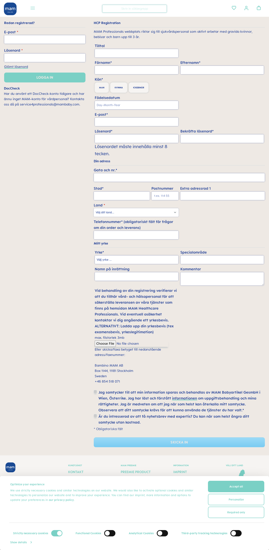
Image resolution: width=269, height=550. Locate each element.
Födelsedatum (107, 97)
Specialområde (193, 252)
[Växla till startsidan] (10, 9)
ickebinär (138, 87)
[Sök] (162, 8)
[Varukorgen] (259, 8)
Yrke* (99, 252)
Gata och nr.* (105, 170)
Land (99, 205)
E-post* (101, 114)
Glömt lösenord (16, 67)
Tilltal (100, 46)
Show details (18, 542)
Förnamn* (103, 62)
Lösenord (13, 50)
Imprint (180, 472)
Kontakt (75, 472)
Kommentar (190, 269)
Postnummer (162, 188)
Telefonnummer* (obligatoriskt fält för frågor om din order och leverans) (133, 224)
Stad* (99, 188)
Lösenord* (103, 131)
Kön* (99, 79)
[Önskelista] (234, 8)
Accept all (236, 486)
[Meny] (32, 9)
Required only (236, 512)
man (101, 87)
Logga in (44, 77)
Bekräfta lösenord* (197, 131)
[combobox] (134, 9)
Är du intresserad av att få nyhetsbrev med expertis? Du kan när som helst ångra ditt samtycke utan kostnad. (173, 419)
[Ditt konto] (246, 8)
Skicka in (179, 442)
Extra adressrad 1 (195, 188)
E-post (11, 32)
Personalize (236, 499)
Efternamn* (190, 62)
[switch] (109, 533)
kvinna (119, 87)
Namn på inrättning (112, 269)
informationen (184, 398)
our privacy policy (61, 499)
